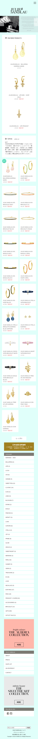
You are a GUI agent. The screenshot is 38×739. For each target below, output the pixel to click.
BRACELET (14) (10, 606)
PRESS (8, 659)
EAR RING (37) (10, 589)
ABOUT (8, 655)
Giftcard (9, 611)
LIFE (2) (8, 466)
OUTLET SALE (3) (11, 615)
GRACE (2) (9, 547)
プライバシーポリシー (19, 732)
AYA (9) (8, 474)
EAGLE (8, 508)
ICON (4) (8, 491)
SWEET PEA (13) (10, 483)
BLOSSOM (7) (9, 500)
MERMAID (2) (9, 555)
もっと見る (19, 438)
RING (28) (8, 594)
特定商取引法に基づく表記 (19, 734)
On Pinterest (10, 668)
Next (36, 22)
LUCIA (7, 470)
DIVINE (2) (8, 504)
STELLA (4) (9, 530)
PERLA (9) (8, 560)
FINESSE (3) (9, 513)
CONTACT (8, 672)
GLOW (7, 542)
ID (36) (7, 577)
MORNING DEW (11, 457)
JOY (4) (8, 534)
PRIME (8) (8, 538)
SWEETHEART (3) (11, 551)
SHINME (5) (9, 479)
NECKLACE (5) (10, 585)
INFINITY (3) (9, 517)
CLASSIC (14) (9, 487)
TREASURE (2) (10, 572)
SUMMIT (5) (9, 564)
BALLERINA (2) (10, 462)
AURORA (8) (9, 525)
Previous (2, 22)
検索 (28, 727)
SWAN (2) (8, 568)
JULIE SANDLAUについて (19, 730)
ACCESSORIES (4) (11, 602)
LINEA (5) (8, 496)
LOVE (7, 581)
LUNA (7, 521)
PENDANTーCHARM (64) (13, 598)
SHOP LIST (9, 664)
